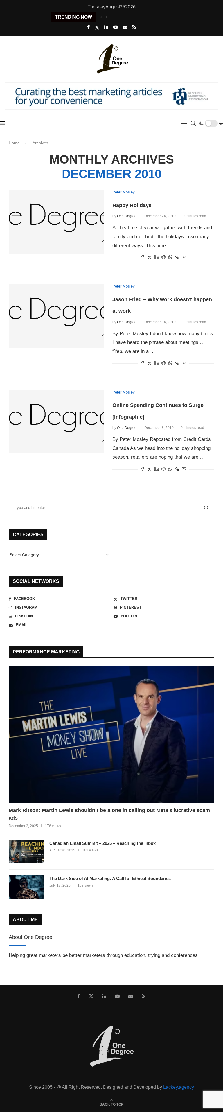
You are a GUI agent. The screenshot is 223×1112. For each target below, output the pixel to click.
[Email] (125, 27)
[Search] (193, 123)
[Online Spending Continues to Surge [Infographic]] (56, 421)
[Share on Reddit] (163, 257)
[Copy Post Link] (177, 257)
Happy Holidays (132, 205)
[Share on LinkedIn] (156, 257)
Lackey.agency (178, 1087)
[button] (101, 17)
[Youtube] (115, 27)
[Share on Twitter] (150, 257)
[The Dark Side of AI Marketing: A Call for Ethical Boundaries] (26, 887)
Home (14, 143)
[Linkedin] (106, 27)
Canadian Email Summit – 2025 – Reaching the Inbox (102, 843)
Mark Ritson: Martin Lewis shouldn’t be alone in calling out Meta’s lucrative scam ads (109, 813)
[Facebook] (88, 27)
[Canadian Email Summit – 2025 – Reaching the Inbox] (26, 851)
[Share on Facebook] (143, 257)
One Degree (126, 216)
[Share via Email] (184, 257)
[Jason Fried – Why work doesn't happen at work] (56, 315)
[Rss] (134, 27)
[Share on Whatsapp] (170, 257)
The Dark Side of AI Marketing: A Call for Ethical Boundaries (110, 878)
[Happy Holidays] (56, 221)
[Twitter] (97, 27)
